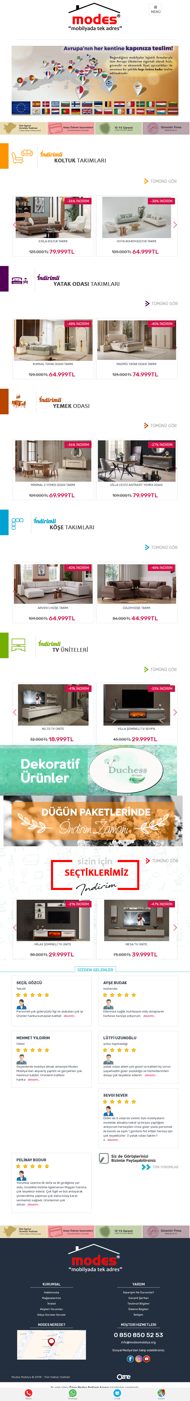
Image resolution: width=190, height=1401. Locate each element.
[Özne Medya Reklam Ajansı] (124, 1376)
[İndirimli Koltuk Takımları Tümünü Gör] (160, 181)
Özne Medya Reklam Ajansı (89, 1387)
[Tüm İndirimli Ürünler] (95, 876)
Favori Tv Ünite (136, 944)
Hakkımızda (51, 1292)
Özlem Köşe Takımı (53, 608)
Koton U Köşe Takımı (136, 608)
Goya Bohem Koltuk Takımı (53, 241)
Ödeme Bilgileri (138, 1309)
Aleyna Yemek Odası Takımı (136, 485)
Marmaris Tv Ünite (136, 728)
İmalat (52, 1303)
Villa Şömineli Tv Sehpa (53, 728)
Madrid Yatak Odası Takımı (53, 364)
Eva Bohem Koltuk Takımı (136, 241)
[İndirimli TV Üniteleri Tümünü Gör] (160, 669)
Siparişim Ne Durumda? (138, 1292)
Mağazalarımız (51, 1298)
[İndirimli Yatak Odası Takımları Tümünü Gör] (161, 304)
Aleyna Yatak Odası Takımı (136, 364)
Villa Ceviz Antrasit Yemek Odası (53, 485)
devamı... (70, 1016)
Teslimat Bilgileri (138, 1303)
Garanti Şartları (138, 1298)
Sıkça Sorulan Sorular (51, 1314)
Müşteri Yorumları (51, 1309)
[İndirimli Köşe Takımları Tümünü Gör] (161, 547)
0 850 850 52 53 (138, 1335)
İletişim (138, 1314)
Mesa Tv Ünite (53, 944)
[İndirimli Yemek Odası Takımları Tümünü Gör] (160, 425)
